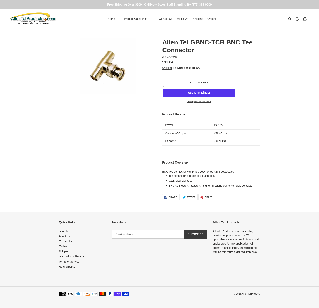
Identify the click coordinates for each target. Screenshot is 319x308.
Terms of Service (69, 261)
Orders (63, 246)
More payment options (199, 101)
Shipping (167, 67)
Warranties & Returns (72, 256)
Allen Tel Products (251, 293)
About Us (64, 236)
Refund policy (67, 266)
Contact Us (66, 241)
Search (63, 231)
